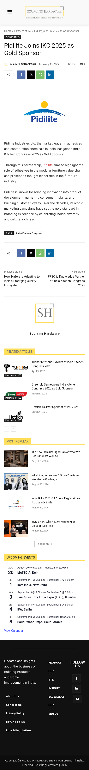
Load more (43, 544)
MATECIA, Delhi (28, 572)
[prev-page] (6, 429)
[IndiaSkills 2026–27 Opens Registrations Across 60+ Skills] (16, 504)
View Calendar (13, 630)
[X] (31, 74)
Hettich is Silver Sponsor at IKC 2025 (55, 407)
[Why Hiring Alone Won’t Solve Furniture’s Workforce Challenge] (16, 481)
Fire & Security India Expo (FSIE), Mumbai (46, 597)
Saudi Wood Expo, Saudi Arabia (39, 622)
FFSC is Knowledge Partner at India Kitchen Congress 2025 (66, 281)
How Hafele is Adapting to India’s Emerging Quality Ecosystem (22, 281)
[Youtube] (77, 699)
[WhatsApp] (40, 74)
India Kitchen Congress (29, 233)
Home (7, 31)
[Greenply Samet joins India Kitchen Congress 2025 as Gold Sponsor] (16, 391)
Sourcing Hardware (24, 63)
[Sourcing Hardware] (7, 64)
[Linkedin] (50, 74)
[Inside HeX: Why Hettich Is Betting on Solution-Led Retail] (16, 528)
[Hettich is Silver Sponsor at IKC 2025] (16, 413)
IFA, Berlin (24, 609)
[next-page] (13, 429)
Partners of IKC (22, 31)
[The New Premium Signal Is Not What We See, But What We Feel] (16, 458)
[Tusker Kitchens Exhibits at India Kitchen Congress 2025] (16, 368)
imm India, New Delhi (32, 585)
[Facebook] (21, 74)
